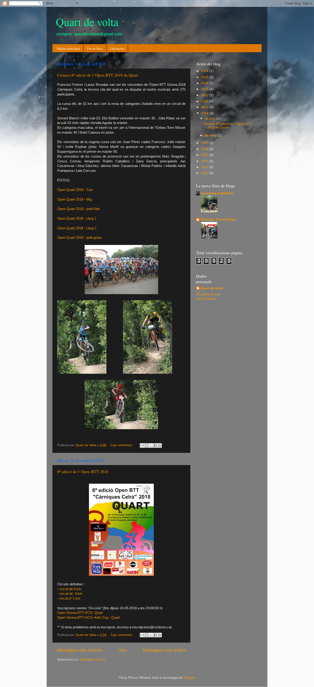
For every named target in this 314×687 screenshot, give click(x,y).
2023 (205, 89)
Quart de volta (87, 21)
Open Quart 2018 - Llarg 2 (76, 228)
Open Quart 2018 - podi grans (79, 237)
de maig (211, 135)
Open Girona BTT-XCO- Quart (80, 613)
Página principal (68, 48)
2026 (205, 71)
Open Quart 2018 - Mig (74, 199)
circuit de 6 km (70, 589)
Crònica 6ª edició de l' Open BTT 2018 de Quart (97, 75)
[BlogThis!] (146, 445)
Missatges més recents (80, 650)
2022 (205, 95)
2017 (205, 143)
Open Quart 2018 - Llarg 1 (76, 218)
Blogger (188, 677)
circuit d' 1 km (69, 598)
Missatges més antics (164, 650)
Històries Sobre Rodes (218, 219)
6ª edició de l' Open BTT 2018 (82, 471)
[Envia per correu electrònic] (142, 445)
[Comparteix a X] (150, 445)
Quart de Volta (212, 288)
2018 (205, 113)
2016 (205, 149)
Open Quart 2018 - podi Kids (78, 209)
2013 (205, 167)
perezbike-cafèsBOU (217, 193)
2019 (205, 107)
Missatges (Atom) (92, 659)
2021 (205, 101)
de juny (210, 118)
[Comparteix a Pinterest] (159, 445)
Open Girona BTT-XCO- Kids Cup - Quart (88, 617)
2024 (205, 83)
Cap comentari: (122, 445)
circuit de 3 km (70, 593)
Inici (123, 650)
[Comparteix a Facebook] (155, 445)
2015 (205, 155)
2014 (205, 161)
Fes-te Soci (95, 48)
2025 (205, 77)
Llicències (117, 48)
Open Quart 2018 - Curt (75, 190)
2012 (205, 173)
